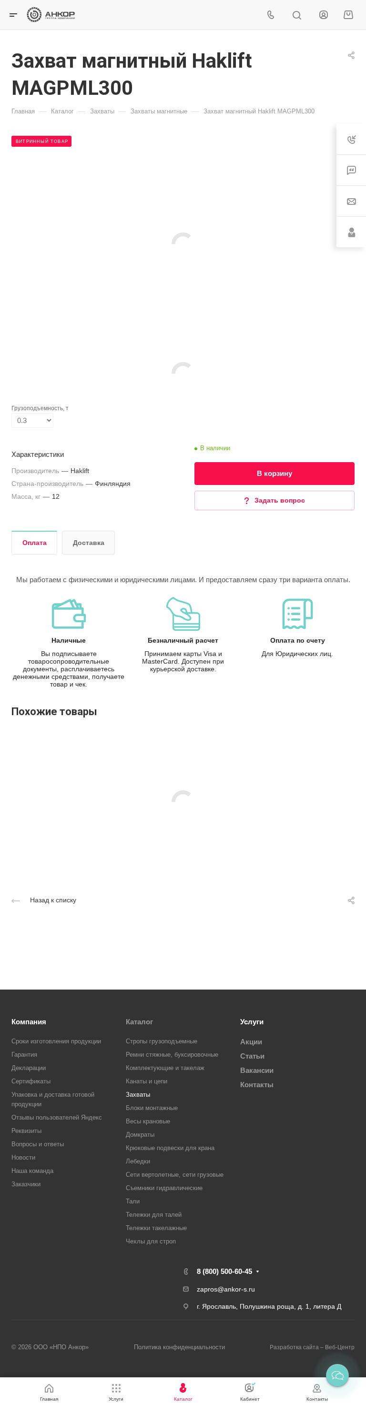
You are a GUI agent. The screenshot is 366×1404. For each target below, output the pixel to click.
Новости (23, 1157)
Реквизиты (26, 1130)
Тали (133, 1201)
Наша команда (32, 1170)
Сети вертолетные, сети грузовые (175, 1174)
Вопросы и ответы (37, 1144)
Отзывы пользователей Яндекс (56, 1117)
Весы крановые (148, 1121)
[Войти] (323, 15)
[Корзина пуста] (348, 15)
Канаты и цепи (146, 1081)
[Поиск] (296, 15)
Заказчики (26, 1184)
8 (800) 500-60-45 (224, 1271)
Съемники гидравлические (164, 1188)
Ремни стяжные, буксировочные (172, 1054)
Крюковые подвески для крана (170, 1147)
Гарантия (24, 1054)
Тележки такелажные (156, 1228)
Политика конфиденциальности (179, 1347)
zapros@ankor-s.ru (226, 1289)
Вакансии (257, 1070)
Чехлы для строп (151, 1241)
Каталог (139, 1022)
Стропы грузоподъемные (161, 1041)
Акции (251, 1042)
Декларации (28, 1067)
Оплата (34, 542)
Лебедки (138, 1161)
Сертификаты (31, 1081)
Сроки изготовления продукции (56, 1041)
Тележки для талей (154, 1214)
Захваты (138, 1094)
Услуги (252, 1022)
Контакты (257, 1085)
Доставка (88, 542)
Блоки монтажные (152, 1107)
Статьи (252, 1056)
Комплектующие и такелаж (165, 1067)
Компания (28, 1022)
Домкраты (140, 1134)
